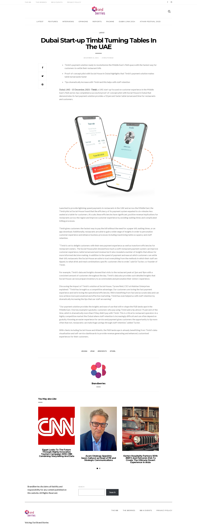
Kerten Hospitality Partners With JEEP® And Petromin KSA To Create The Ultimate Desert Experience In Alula (140, 459)
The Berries (41, 2)
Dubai (84, 351)
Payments (103, 351)
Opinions (83, 21)
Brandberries (98, 383)
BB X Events (56, 2)
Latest (40, 21)
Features (53, 21)
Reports (97, 21)
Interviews (68, 21)
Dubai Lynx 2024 (127, 21)
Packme (110, 21)
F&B (92, 351)
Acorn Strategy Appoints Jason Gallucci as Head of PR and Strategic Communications (98, 458)
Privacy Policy (74, 2)
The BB (28, 2)
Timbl (113, 351)
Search (81, 487)
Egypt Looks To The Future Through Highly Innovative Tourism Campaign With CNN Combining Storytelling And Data (56, 452)
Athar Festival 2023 (150, 21)
